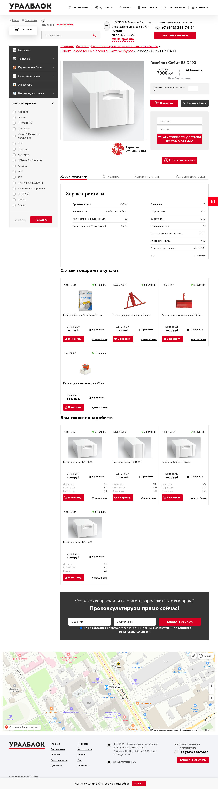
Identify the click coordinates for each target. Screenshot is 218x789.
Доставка (56, 765)
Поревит (23, 149)
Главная (55, 744)
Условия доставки (190, 176)
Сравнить (196, 70)
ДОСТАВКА (106, 7)
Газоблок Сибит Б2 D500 (127, 462)
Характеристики (73, 176)
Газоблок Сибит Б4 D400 (77, 462)
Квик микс (23, 154)
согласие (98, 627)
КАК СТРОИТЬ (150, 7)
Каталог (55, 755)
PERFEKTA (23, 194)
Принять (139, 783)
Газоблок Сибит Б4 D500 (77, 542)
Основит (23, 111)
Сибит (21, 199)
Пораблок (24, 128)
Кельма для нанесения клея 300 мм (182, 315)
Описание (111, 176)
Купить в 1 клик (99, 339)
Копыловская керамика (31, 188)
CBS (20, 177)
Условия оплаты (147, 176)
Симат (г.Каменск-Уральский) (28, 136)
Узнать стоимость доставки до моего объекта (179, 139)
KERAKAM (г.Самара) (30, 160)
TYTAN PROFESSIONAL (30, 182)
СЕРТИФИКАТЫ (176, 7)
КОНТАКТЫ (202, 7)
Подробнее (122, 783)
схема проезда (123, 39)
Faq (79, 760)
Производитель (24, 103)
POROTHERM (25, 123)
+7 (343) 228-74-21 (178, 28)
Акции (81, 755)
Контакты (83, 765)
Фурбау (22, 165)
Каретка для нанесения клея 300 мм (84, 383)
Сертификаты (59, 760)
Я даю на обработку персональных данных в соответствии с (137, 629)
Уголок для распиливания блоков (132, 315)
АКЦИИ (127, 7)
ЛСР (20, 171)
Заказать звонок (175, 35)
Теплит (22, 117)
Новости (82, 744)
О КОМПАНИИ (80, 7)
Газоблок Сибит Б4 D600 (176, 462)
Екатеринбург (65, 24)
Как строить (84, 749)
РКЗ (20, 143)
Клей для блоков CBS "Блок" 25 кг (82, 315)
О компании (58, 749)
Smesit (21, 205)
